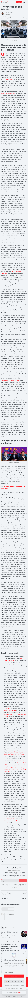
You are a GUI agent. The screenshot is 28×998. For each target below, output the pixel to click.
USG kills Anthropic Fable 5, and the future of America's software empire (10, 946)
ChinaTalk (7, 708)
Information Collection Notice (16, 885)
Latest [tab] (6, 928)
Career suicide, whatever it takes (9, 933)
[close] (23, 953)
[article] (14, 936)
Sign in (25, 2)
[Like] (2, 17)
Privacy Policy (19, 988)
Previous (6, 898)
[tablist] (7, 909)
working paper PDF (9, 819)
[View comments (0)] (6, 17)
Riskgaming (9, 79)
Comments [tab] (4, 909)
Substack (8, 996)
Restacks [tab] (11, 909)
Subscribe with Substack (15, 981)
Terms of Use (21, 884)
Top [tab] (3, 928)
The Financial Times (19, 761)
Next (23, 898)
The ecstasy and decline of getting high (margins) (10, 951)
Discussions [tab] (12, 928)
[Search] (25, 927)
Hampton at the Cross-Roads (10, 380)
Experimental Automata (8, 93)
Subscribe (19, 2)
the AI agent (8, 710)
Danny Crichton (8, 12)
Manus (14, 710)
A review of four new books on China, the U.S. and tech (9, 936)
